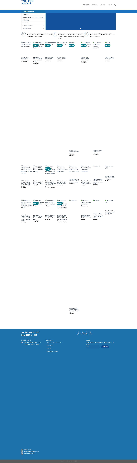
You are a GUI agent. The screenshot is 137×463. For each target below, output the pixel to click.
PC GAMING (25, 23)
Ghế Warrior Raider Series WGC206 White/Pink (97, 152)
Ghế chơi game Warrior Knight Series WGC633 (74, 152)
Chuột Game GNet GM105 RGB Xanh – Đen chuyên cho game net (74, 310)
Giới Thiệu (94, 5)
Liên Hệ (110, 5)
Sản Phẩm (103, 5)
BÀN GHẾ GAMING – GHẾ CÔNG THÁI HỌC (32, 17)
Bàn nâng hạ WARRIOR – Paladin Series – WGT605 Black (37, 59)
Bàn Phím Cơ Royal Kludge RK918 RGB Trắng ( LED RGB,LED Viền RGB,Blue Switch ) (50, 183)
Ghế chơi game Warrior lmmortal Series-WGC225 (25, 59)
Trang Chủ (86, 5)
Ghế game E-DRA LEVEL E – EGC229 (61, 58)
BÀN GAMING (25, 14)
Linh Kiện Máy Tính (26, 28)
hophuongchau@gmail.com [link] (31, 451)
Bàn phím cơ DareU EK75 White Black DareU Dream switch (86, 182)
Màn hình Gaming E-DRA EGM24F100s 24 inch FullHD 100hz (74, 181)
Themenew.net (73, 461)
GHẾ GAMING (25, 20)
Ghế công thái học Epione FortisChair (109, 58)
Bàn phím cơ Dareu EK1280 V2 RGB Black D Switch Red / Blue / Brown (98, 181)
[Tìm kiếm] (115, 4)
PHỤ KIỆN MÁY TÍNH (27, 25)
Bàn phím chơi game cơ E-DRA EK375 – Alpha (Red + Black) (38, 182)
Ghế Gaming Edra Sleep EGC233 (49, 58)
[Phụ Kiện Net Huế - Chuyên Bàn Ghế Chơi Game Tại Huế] (28, 5)
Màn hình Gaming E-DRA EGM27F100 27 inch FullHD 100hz (62, 182)
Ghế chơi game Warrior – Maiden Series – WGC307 (85, 59)
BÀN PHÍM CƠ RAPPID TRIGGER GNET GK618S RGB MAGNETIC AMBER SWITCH (25, 183)
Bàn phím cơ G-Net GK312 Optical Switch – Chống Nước (110, 178)
